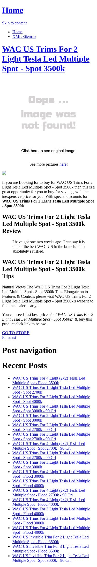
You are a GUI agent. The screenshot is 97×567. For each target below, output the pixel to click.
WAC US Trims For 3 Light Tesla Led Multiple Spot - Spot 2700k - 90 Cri (51, 436)
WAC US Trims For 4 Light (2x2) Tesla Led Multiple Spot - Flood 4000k (48, 502)
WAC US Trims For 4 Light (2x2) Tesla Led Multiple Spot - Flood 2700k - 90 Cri (48, 492)
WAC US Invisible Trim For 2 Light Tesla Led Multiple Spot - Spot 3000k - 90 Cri (50, 558)
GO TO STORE (15, 332)
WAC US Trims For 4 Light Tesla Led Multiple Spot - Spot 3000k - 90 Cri (51, 408)
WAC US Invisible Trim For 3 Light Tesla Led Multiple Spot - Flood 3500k (50, 548)
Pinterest (9, 337)
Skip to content (14, 23)
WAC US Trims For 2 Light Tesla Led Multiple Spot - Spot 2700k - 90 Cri (51, 427)
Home (12, 10)
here (62, 164)
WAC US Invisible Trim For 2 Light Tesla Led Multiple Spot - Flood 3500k (50, 539)
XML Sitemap (24, 36)
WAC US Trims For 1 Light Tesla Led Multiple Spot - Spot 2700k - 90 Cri (51, 455)
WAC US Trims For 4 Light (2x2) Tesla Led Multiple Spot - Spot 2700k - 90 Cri (48, 445)
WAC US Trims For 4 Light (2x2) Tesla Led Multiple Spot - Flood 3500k (48, 380)
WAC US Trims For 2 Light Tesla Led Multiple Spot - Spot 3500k (45, 58)
